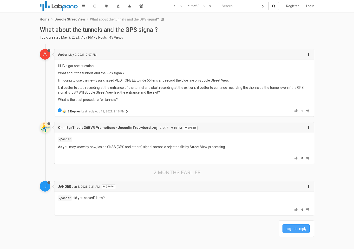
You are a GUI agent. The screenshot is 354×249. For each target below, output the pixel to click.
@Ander (191, 128)
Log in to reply (296, 229)
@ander (65, 139)
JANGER (64, 186)
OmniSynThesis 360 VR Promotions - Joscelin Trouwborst (104, 128)
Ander (63, 54)
